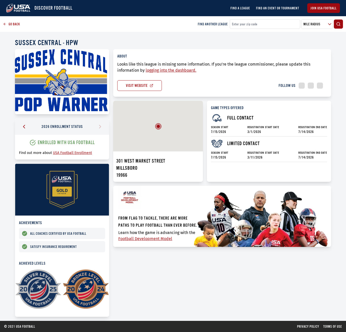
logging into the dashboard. (171, 70)
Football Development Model (145, 238)
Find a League (240, 8)
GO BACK (14, 24)
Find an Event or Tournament (277, 8)
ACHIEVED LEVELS (32, 263)
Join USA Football (324, 8)
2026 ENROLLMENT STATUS (62, 126)
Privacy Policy (308, 326)
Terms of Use (332, 326)
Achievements (30, 223)
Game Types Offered (227, 108)
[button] (158, 126)
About (122, 56)
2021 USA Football (19, 326)
